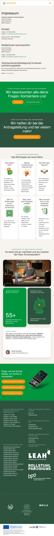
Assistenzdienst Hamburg (10, 458)
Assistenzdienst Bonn (9, 471)
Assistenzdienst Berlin (9, 451)
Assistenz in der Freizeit (10, 418)
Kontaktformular (33, 426)
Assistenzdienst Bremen (10, 460)
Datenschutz (32, 442)
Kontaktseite (17, 102)
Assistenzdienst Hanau (9, 475)
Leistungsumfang (33, 438)
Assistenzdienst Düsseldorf (11, 454)
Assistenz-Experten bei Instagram (13, 387)
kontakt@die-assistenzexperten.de (16, 34)
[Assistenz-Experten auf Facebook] (42, 505)
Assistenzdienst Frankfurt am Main (13, 470)
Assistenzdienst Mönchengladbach (13, 464)
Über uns (31, 413)
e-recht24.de (9, 73)
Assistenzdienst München (10, 456)
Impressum (31, 440)
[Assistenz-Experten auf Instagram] (45, 505)
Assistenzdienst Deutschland (11, 447)
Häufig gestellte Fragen (33, 102)
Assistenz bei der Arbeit (10, 420)
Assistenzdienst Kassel (10, 462)
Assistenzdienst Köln (9, 449)
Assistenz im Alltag (8, 414)
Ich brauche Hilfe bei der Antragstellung (27, 137)
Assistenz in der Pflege (10, 416)
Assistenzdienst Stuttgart (10, 466)
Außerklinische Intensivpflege (11, 426)
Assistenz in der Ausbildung (11, 422)
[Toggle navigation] (50, 3)
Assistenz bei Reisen (9, 424)
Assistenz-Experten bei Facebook (13, 381)
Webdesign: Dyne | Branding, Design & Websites (27, 512)
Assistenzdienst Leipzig (10, 468)
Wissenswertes (32, 415)
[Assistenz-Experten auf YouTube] (40, 505)
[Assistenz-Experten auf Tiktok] (47, 505)
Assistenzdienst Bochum (10, 473)
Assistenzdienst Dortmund (11, 452)
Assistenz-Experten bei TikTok (12, 393)
